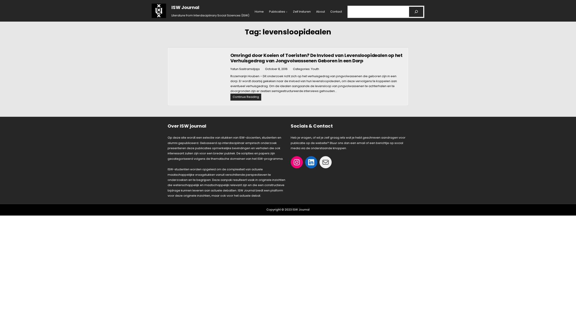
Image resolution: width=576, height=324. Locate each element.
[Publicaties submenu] (287, 12)
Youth (315, 69)
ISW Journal (185, 7)
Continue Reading (247, 97)
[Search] (416, 12)
